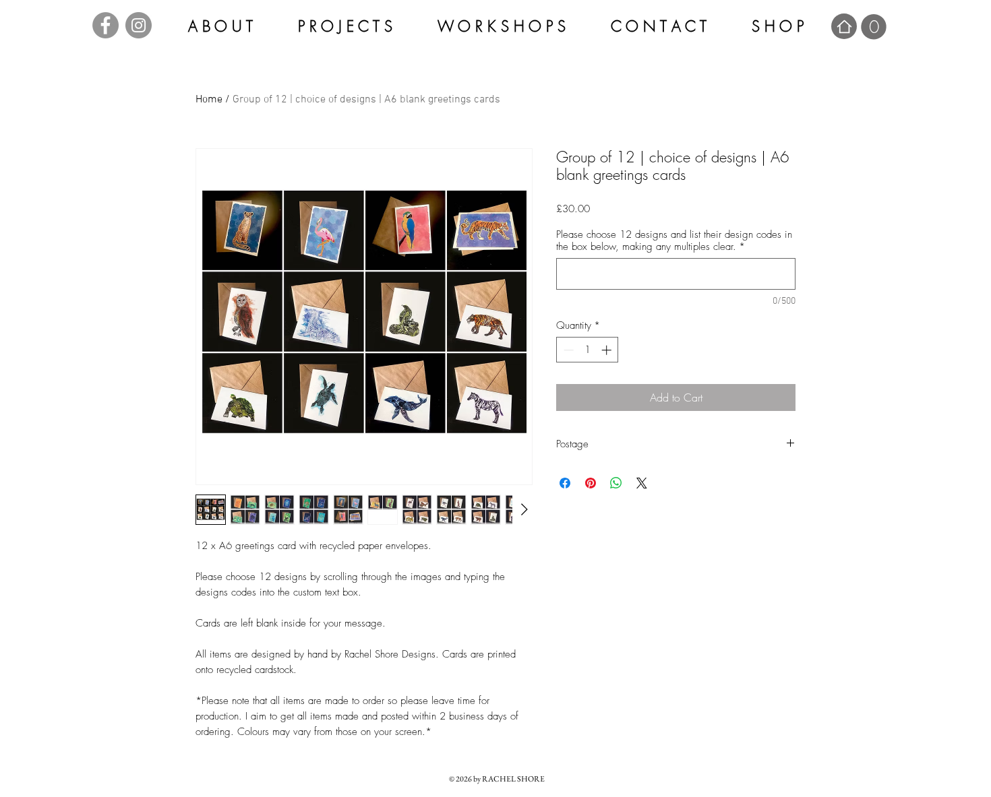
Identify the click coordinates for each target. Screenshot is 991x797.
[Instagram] (138, 25)
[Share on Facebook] (565, 483)
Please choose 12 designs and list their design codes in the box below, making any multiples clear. (674, 240)
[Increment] (608, 350)
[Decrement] (567, 350)
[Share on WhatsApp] (616, 483)
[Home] (844, 26)
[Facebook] (105, 25)
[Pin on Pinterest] (590, 483)
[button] (874, 27)
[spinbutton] (587, 350)
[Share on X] (642, 483)
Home (209, 99)
